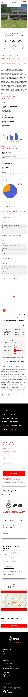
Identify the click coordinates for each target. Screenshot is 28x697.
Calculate (14, 473)
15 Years (13, 451)
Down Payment (7, 460)
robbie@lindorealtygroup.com (12, 668)
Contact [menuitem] (5, 656)
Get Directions (14, 625)
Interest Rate (7, 465)
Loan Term (6, 448)
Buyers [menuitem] (4, 651)
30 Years (7, 451)
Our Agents (5, 533)
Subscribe (9, 566)
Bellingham (20, 393)
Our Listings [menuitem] (6, 654)
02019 (25, 393)
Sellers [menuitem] (4, 653)
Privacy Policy (7, 683)
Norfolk (14, 393)
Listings (7, 393)
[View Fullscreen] (3, 600)
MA (10, 393)
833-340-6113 (9, 525)
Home (2, 393)
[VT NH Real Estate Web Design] (14, 692)
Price (4, 456)
